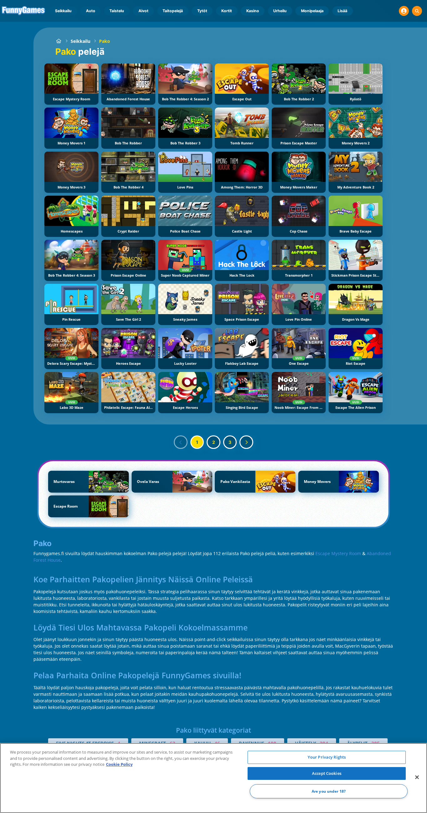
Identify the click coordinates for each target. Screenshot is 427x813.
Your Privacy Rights (327, 757)
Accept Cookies (326, 773)
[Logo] (23, 11)
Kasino (252, 10)
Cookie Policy (119, 764)
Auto (90, 10)
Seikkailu (63, 10)
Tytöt (202, 10)
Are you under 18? (329, 791)
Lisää (342, 10)
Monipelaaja (312, 10)
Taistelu (116, 10)
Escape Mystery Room (338, 553)
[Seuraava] (246, 442)
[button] (404, 11)
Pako (104, 41)
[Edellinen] (181, 442)
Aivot (143, 10)
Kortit (226, 10)
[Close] (417, 777)
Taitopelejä (173, 10)
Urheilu (280, 10)
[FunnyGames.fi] (58, 41)
